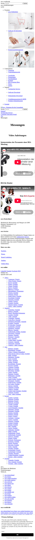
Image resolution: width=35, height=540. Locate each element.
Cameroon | (14, 279)
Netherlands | (14, 433)
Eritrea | (13, 284)
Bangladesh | (14, 350)
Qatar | (12, 377)
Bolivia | (13, 311)
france (7, 477)
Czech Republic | (15, 408)
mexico (8, 487)
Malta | (12, 431)
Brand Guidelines (6, 257)
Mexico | (13, 330)
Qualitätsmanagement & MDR (17, 99)
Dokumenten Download (15, 96)
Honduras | (14, 328)
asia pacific (9, 499)
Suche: (3, 3)
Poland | (12, 438)
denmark (8, 504)
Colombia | (14, 318)
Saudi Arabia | (14, 379)
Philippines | (14, 375)
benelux (8, 500)
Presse (3, 254)
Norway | (13, 436)
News (10, 84)
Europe (6, 396)
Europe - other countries (15, 457)
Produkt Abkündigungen (15, 101)
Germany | (14, 418)
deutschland (9, 475)
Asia (5, 347)
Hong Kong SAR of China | (19, 354)
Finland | (13, 414)
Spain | (12, 446)
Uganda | (13, 303)
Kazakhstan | (14, 364)
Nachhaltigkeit (12, 79)
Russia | (13, 443)
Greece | (13, 419)
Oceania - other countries (15, 463)
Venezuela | (14, 343)
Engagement (12, 77)
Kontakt (6, 104)
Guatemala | (14, 326)
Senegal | (13, 294)
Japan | (13, 360)
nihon (7, 485)
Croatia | (13, 404)
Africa (6, 277)
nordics (8, 495)
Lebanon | (13, 367)
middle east (9, 492)
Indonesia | (13, 357)
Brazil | (16, 313)
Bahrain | (13, 348)
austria (7, 488)
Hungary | (13, 421)
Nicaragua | (14, 333)
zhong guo (9, 483)
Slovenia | (13, 445)
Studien (3, 260)
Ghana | (13, 286)
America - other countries (15, 345)
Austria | (13, 397)
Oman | (12, 372)
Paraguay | (13, 337)
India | (12, 355)
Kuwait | (13, 365)
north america (9, 480)
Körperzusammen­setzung (15, 50)
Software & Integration (15, 31)
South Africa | (14, 296)
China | (16, 352)
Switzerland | (14, 450)
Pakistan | (13, 374)
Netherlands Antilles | (17, 332)
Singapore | (14, 381)
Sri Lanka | (14, 384)
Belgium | (13, 399)
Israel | (12, 359)
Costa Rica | (14, 320)
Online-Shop (5, 263)
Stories (10, 85)
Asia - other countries (14, 394)
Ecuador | (13, 323)
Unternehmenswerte (14, 72)
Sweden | (13, 448)
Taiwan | (13, 386)
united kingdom (10, 478)
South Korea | (14, 382)
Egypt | (12, 283)
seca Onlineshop (13, 12)
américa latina (9, 497)
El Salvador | (14, 325)
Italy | (12, 426)
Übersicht (11, 70)
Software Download (14, 92)
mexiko (4, 514)
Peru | (12, 338)
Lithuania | (13, 430)
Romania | (13, 441)
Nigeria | (13, 293)
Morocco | (13, 289)
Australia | (13, 460)
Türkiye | (13, 389)
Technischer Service (14, 89)
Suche (25, 3)
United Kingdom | (16, 455)
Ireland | (13, 425)
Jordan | (13, 362)
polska (7, 490)
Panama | (13, 335)
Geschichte (11, 75)
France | (12, 416)
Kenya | (13, 288)
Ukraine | (13, 453)
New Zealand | (15, 462)
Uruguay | (13, 342)
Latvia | (12, 428)
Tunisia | (13, 301)
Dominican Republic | (17, 321)
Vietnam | (13, 392)
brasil (7, 493)
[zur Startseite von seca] (12, 107)
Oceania (6, 458)
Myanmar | (13, 370)
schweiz (8, 482)
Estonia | (13, 413)
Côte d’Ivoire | (14, 281)
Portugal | (14, 440)
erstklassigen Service (23, 237)
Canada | (13, 315)
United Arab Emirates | (17, 391)
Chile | (12, 316)
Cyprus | (13, 406)
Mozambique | (16, 291)
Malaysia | (13, 369)
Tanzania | (13, 299)
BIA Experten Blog (14, 82)
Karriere (10, 80)
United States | (15, 340)
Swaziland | (14, 298)
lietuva (7, 502)
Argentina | (14, 310)
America (7, 308)
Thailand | (13, 387)
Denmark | (13, 409)
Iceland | (13, 423)
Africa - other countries (15, 306)
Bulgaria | (13, 403)
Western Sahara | (15, 304)
